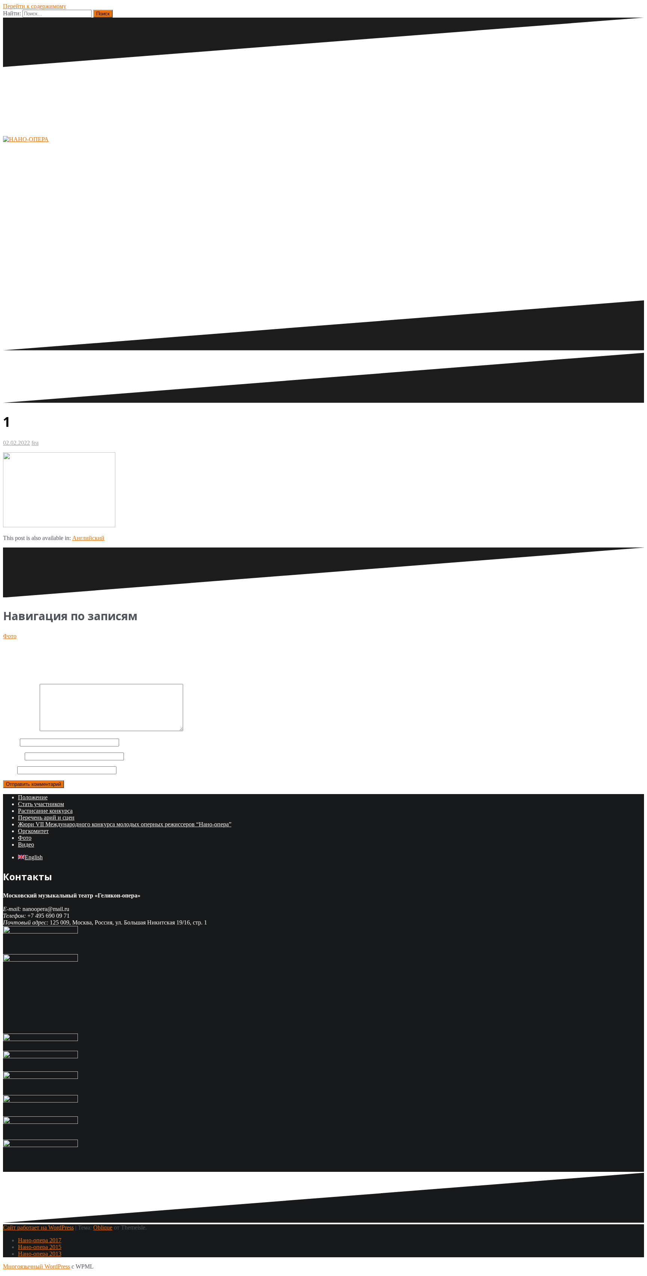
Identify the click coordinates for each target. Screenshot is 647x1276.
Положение (33, 797)
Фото (9, 636)
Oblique (102, 1227)
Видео (26, 844)
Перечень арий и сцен (46, 817)
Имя (10, 742)
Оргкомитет (33, 831)
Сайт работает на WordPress (38, 1227)
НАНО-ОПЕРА (78, 173)
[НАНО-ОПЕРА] (26, 139)
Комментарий (20, 729)
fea (35, 443)
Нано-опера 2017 (39, 1240)
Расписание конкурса (45, 811)
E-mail (13, 756)
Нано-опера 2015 (39, 1247)
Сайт (9, 770)
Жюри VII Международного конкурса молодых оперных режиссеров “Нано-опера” (124, 824)
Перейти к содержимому (34, 6)
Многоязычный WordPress (36, 1266)
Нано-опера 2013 (39, 1254)
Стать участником (41, 804)
